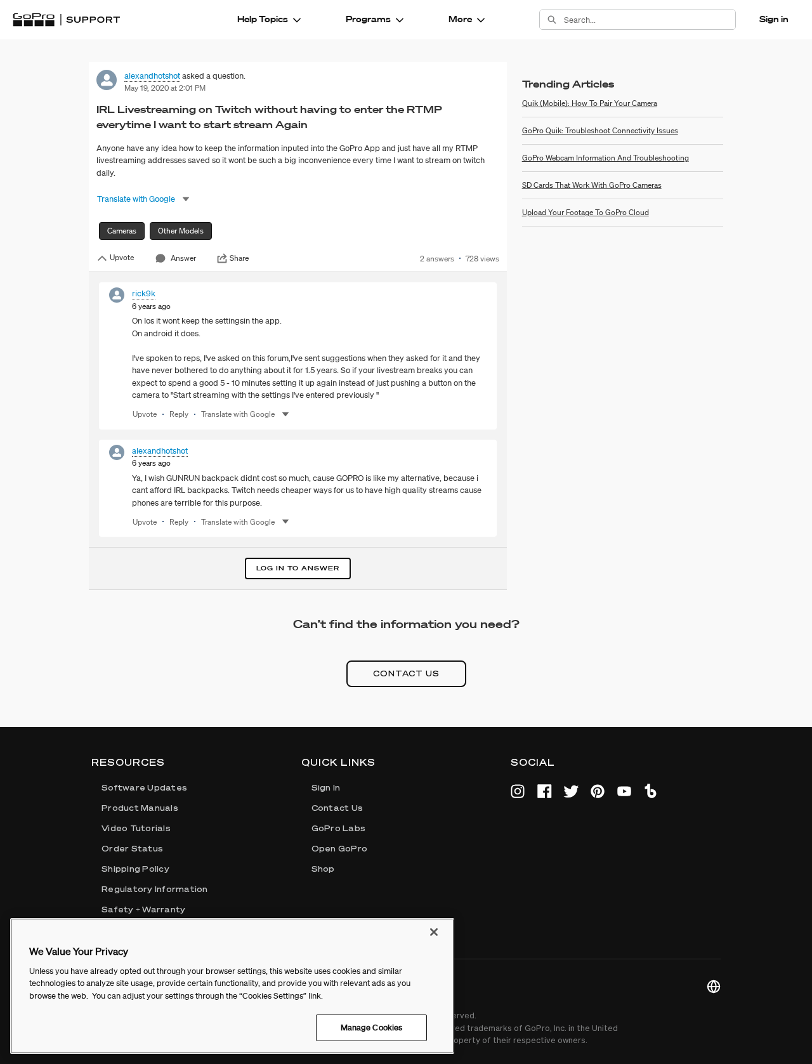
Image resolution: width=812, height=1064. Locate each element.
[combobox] (649, 19)
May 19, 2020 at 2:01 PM (165, 87)
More (460, 19)
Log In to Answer (297, 568)
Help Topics (262, 19)
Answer (183, 258)
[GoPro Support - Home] (66, 20)
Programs (368, 19)
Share (239, 258)
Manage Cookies (372, 1027)
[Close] (434, 932)
